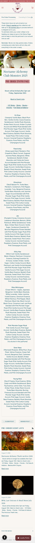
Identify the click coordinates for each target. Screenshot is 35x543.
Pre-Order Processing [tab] (9, 17)
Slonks (24, 105)
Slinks (18, 105)
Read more (5, 468)
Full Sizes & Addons (21, 108)
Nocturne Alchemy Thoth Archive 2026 (17, 456)
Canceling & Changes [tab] (26, 17)
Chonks (9, 108)
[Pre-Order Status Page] (18, 81)
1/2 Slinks (11, 105)
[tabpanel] (17, 35)
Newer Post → (26, 421)
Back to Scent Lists (17, 99)
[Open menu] (4, 7)
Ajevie (5, 540)
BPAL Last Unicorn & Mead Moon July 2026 (17, 502)
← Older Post (8, 421)
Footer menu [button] (7, 531)
